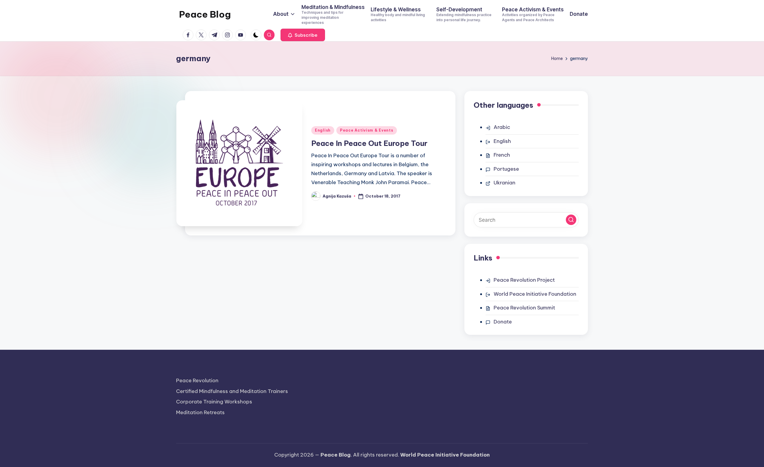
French (502, 155)
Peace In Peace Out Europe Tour (369, 143)
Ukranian (504, 182)
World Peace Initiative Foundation (535, 294)
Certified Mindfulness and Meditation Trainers (232, 391)
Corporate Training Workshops (214, 401)
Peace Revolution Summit (524, 307)
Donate (503, 321)
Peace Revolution (197, 380)
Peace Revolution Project (524, 280)
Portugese (506, 169)
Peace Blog (205, 14)
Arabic (502, 127)
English (323, 130)
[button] (303, 35)
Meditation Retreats (200, 412)
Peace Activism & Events (366, 130)
